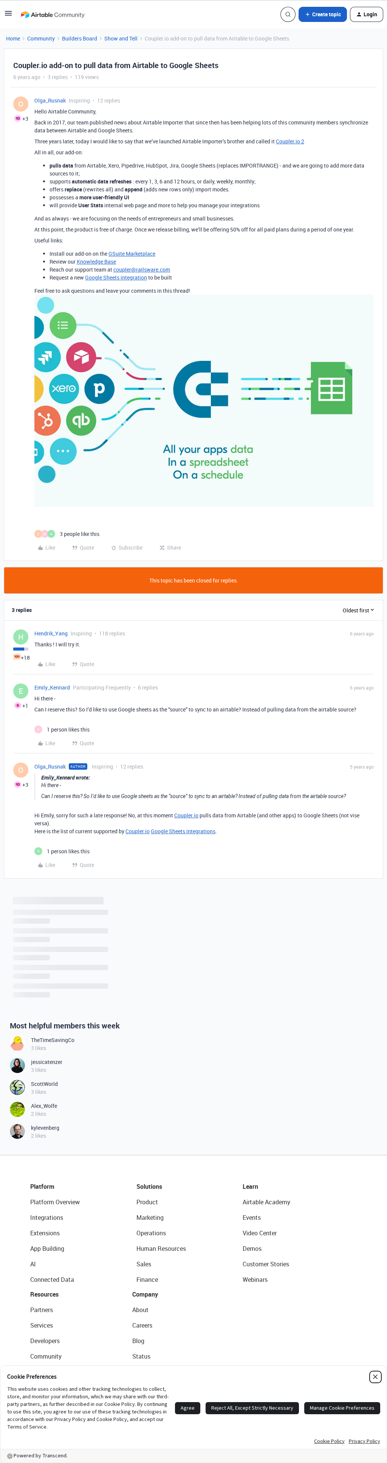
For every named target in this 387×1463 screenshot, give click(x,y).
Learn (250, 1186)
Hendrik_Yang (51, 633)
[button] (8, 15)
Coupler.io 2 (290, 141)
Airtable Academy (266, 1202)
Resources (44, 1294)
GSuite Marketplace (131, 253)
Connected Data (52, 1279)
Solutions (149, 1186)
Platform (42, 1186)
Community (41, 38)
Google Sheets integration (116, 277)
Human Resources (161, 1248)
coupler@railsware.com (141, 269)
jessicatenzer (46, 1061)
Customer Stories (266, 1264)
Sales (143, 1264)
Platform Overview (55, 1202)
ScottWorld (44, 1083)
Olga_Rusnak (50, 100)
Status (141, 1356)
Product (147, 1202)
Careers (142, 1325)
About (140, 1310)
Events (252, 1217)
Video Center (260, 1233)
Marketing (150, 1217)
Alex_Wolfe (44, 1105)
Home (13, 38)
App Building (47, 1248)
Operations (151, 1233)
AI (33, 1264)
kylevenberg (45, 1127)
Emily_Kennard (52, 687)
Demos (252, 1248)
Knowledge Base (96, 261)
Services (41, 1325)
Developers (45, 1341)
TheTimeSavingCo (52, 1040)
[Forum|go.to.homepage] (52, 14)
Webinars (255, 1279)
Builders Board (79, 38)
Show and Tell (121, 38)
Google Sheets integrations (183, 831)
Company (145, 1294)
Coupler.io (186, 815)
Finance (147, 1279)
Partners (41, 1310)
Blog (138, 1341)
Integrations (46, 1217)
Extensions (45, 1233)
